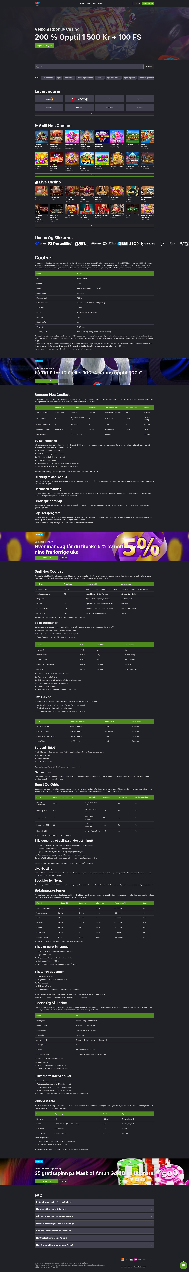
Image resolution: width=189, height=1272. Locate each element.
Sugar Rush (114, 144)
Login (94, 3)
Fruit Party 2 (39, 166)
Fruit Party (99, 166)
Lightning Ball (54, 197)
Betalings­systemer (146, 78)
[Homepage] (42, 4)
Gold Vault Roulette (99, 198)
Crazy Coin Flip (70, 215)
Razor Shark (130, 166)
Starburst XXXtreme (53, 167)
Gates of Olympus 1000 (85, 145)
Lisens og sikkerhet (85, 78)
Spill (59, 78)
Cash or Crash (115, 215)
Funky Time (114, 197)
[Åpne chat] (183, 1265)
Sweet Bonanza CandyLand (146, 216)
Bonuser (100, 78)
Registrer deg (148, 3)
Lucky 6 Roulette (83, 198)
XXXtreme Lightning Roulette (38, 217)
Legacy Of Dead (116, 166)
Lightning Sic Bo (101, 215)
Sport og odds (129, 78)
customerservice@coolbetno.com (133, 1267)
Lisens (100, 3)
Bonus (82, 3)
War (36, 197)
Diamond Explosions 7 (99, 145)
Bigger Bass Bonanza (145, 145)
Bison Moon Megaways (54, 145)
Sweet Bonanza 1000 (70, 145)
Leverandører (48, 78)
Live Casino (69, 78)
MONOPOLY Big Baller (146, 198)
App (88, 3)
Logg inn (137, 3)
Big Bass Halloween (38, 145)
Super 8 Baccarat (83, 216)
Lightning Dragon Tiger (69, 198)
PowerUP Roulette (129, 198)
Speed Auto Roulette (54, 216)
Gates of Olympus (68, 167)
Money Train (145, 166)
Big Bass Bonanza (83, 167)
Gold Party (129, 144)
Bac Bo (128, 215)
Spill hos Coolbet (113, 78)
